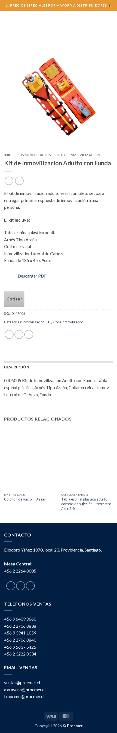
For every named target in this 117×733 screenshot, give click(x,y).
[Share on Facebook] (18, 334)
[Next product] (9, 181)
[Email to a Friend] (28, 334)
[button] (7, 20)
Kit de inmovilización (78, 155)
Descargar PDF (32, 275)
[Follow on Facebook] (10, 585)
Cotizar (14, 298)
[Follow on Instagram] (20, 585)
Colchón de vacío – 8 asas (25, 499)
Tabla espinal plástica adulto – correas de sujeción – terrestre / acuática (86, 504)
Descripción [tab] (16, 367)
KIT (48, 322)
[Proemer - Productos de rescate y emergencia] (59, 20)
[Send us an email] (30, 585)
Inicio (10, 155)
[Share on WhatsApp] (9, 334)
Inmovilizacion (36, 155)
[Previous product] (19, 181)
